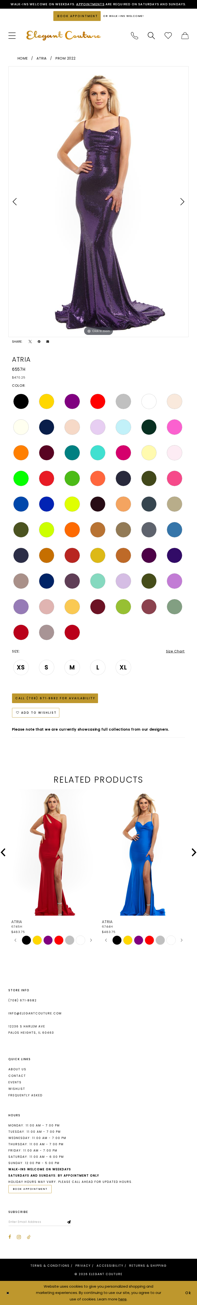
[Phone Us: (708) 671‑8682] (134, 36)
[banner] (63, 35)
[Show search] (151, 36)
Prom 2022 (65, 58)
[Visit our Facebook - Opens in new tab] (9, 1237)
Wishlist (16, 1089)
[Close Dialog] (7, 1293)
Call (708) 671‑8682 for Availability (55, 698)
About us (17, 1069)
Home (23, 58)
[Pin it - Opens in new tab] (39, 341)
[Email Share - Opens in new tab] (47, 341)
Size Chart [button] (175, 651)
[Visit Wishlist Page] (168, 36)
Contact (17, 1076)
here (122, 1299)
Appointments (90, 4)
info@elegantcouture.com (35, 1013)
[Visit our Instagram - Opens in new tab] (19, 1237)
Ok (188, 1292)
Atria (42, 58)
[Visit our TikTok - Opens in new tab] (29, 1237)
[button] (12, 36)
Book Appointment (30, 1189)
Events (15, 1082)
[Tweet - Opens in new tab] (30, 341)
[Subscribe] (69, 1222)
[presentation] (53, 852)
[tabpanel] (98, 202)
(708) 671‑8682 (22, 1000)
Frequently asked (25, 1095)
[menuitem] (12, 36)
